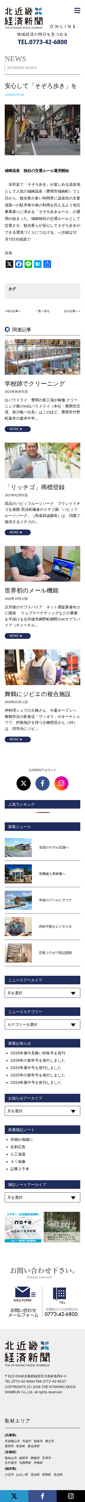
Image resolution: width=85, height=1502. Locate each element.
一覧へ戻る (42, 311)
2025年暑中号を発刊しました (35, 1067)
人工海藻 (18, 1154)
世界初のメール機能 (32, 590)
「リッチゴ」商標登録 (35, 487)
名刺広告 (18, 1146)
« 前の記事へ (13, 311)
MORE (14, 429)
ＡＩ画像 (18, 1161)
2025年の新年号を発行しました (37, 1075)
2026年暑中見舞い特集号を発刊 (37, 1053)
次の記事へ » (72, 311)
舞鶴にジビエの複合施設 (38, 693)
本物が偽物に (21, 1139)
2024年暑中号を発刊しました (35, 1082)
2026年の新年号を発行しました (37, 1060)
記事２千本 (19, 1168)
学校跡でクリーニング (35, 383)
